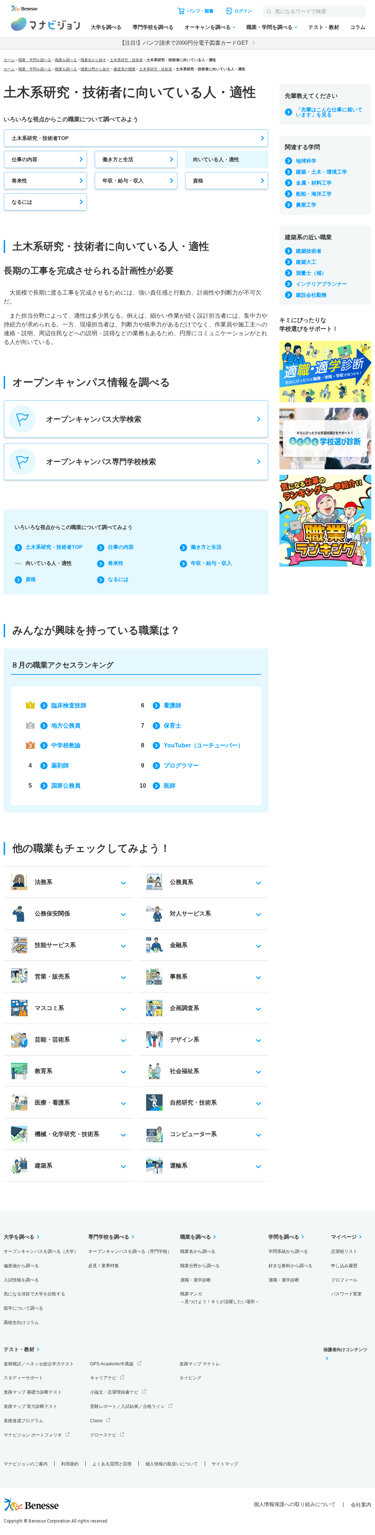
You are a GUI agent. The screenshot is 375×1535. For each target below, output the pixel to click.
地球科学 (306, 160)
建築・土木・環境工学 (321, 171)
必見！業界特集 (103, 1265)
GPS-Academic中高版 (112, 1363)
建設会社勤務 (311, 294)
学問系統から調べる (288, 1251)
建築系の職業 (124, 69)
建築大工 (306, 262)
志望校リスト (344, 1251)
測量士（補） (311, 272)
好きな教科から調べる (290, 1265)
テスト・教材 (323, 27)
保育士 (172, 725)
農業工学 (306, 204)
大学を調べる (106, 27)
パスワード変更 (346, 1294)
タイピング (190, 1377)
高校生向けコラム (21, 1322)
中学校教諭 (66, 745)
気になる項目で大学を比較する (34, 1294)
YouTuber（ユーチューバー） (204, 745)
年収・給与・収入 (123, 181)
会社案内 (361, 1505)
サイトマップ (225, 1463)
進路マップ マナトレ (199, 1363)
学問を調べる (283, 1237)
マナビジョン (45, 24)
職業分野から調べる (200, 1265)
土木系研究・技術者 (126, 60)
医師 (169, 786)
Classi (96, 1420)
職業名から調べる (197, 1251)
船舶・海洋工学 (314, 193)
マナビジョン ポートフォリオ (33, 1435)
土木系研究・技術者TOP (40, 138)
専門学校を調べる (153, 27)
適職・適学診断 (195, 1280)
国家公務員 (66, 786)
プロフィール (344, 1280)
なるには (22, 202)
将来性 (19, 181)
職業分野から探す (95, 69)
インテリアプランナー (321, 283)
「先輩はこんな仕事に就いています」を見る (329, 112)
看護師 (172, 705)
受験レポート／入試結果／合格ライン (127, 1406)
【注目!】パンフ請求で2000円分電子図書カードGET (183, 43)
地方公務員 (66, 725)
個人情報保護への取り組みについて (295, 1504)
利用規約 (70, 1463)
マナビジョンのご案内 (26, 1463)
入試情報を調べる (21, 1280)
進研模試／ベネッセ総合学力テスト (39, 1363)
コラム (357, 27)
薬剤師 (60, 765)
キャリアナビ (103, 1377)
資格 (198, 181)
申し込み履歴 (344, 1265)
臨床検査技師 (68, 705)
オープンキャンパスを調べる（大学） (41, 1251)
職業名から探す (93, 60)
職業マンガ (219, 1297)
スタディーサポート (23, 1377)
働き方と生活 (118, 159)
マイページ (344, 1237)
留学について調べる (23, 1308)
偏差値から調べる (21, 1265)
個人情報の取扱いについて (171, 1463)
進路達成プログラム (23, 1420)
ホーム (9, 60)
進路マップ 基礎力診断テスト (33, 1392)
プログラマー (181, 765)
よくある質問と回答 (112, 1463)
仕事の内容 (24, 159)
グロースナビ (103, 1435)
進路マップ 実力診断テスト (30, 1406)
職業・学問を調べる (269, 27)
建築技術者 (309, 251)
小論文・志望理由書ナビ (114, 1392)
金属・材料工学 (314, 182)
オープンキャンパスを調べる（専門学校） (130, 1251)
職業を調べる (66, 60)
